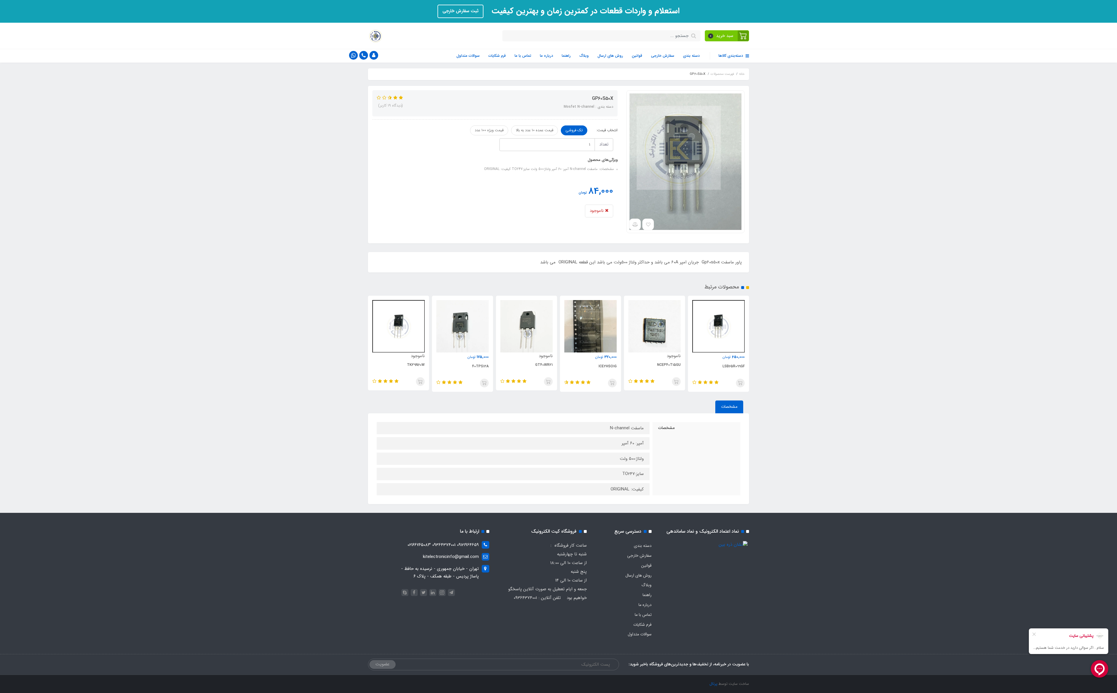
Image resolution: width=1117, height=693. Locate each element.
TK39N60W (416, 365)
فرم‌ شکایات (497, 56)
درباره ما (546, 56)
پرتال (713, 684)
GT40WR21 (544, 365)
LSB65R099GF (734, 366)
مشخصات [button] (729, 406)
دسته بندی (691, 56)
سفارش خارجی (662, 56)
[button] (727, 35)
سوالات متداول (468, 56)
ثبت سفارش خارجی (460, 11)
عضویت (382, 664)
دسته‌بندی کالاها (731, 56)
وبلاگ (584, 56)
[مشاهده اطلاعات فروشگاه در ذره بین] (733, 544)
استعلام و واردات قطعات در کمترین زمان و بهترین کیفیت (584, 11)
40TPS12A (480, 366)
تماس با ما (523, 56)
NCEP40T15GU (669, 365)
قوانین (637, 56)
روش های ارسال (610, 56)
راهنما (566, 56)
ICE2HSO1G (608, 366)
